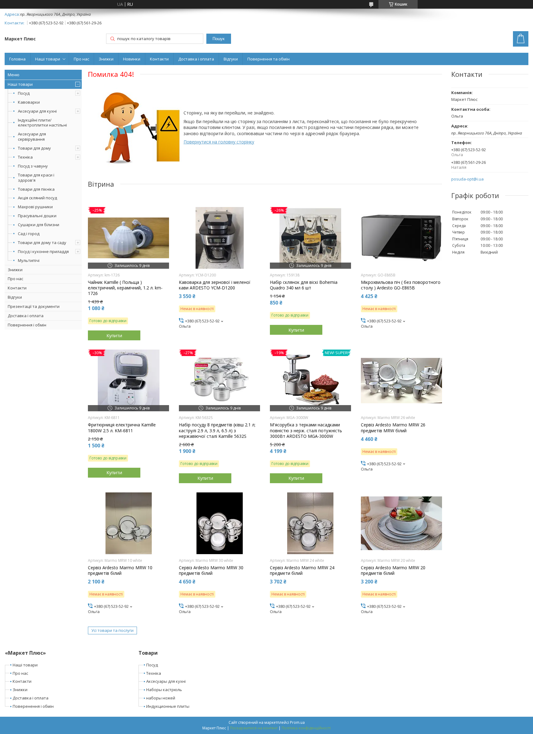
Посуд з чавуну (33, 166)
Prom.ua (297, 722)
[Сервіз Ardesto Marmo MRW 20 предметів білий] (401, 523)
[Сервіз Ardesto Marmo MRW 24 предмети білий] (310, 523)
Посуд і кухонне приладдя (43, 251)
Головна (17, 59)
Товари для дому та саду (42, 242)
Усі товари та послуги (112, 630)
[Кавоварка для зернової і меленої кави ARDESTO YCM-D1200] (219, 238)
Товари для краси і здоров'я (36, 177)
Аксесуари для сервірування (32, 136)
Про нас (81, 59)
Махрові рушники (35, 206)
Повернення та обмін (268, 59)
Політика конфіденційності (306, 728)
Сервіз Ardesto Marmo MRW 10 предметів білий (120, 570)
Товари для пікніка (36, 189)
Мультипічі (28, 260)
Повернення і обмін (27, 325)
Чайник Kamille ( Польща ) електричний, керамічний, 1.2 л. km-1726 (125, 288)
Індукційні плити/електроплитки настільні (42, 122)
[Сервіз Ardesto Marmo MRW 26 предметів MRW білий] (401, 380)
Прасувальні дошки (37, 215)
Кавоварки (29, 102)
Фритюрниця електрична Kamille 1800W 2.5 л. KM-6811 (122, 427)
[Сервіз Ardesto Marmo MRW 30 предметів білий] (219, 523)
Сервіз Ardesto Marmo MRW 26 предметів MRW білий (393, 427)
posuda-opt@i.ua (467, 179)
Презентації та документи (34, 306)
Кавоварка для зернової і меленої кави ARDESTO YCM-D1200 (214, 285)
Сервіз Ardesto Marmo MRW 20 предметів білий (393, 570)
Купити (114, 335)
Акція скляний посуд (37, 198)
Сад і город (28, 233)
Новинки (131, 59)
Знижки (106, 59)
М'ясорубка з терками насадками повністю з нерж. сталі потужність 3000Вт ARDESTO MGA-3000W (306, 430)
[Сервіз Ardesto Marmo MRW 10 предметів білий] (128, 523)
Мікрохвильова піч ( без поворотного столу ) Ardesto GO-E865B (400, 285)
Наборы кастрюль (164, 689)
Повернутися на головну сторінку (219, 142)
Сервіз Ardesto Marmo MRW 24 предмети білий (302, 570)
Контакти (159, 59)
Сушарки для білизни (38, 224)
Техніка (25, 157)
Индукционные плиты (167, 706)
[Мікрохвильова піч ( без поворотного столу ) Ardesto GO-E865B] (401, 238)
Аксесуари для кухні (37, 111)
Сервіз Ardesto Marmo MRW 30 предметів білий (211, 570)
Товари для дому (34, 148)
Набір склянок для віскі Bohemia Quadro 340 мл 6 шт (303, 285)
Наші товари (47, 59)
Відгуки (231, 59)
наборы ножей (160, 698)
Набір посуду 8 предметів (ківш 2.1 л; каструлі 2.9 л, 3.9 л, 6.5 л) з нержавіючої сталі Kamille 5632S (217, 430)
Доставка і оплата (196, 59)
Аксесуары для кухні (166, 681)
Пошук (219, 38)
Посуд (24, 93)
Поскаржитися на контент (254, 728)
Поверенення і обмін (33, 706)
